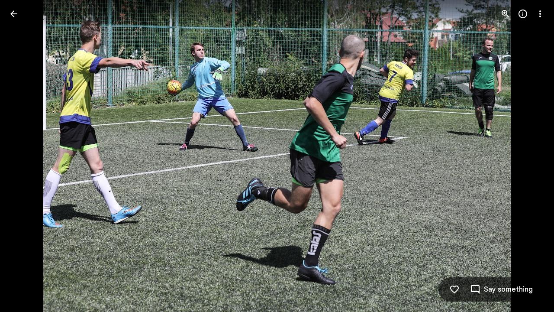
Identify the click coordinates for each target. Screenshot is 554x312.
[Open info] (522, 14)
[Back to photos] (13, 13)
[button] (24, 156)
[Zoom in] (505, 14)
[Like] (454, 289)
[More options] (540, 14)
